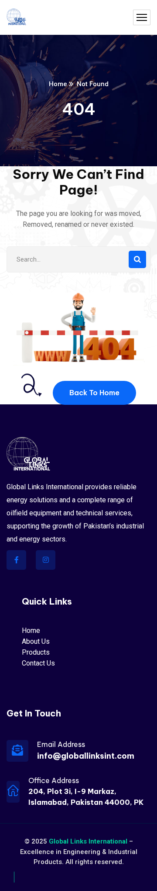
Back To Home (94, 392)
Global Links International (88, 841)
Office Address (53, 780)
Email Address (61, 744)
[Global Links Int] (16, 17)
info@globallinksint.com (85, 756)
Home (58, 84)
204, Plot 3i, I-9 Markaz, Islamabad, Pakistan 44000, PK (85, 797)
